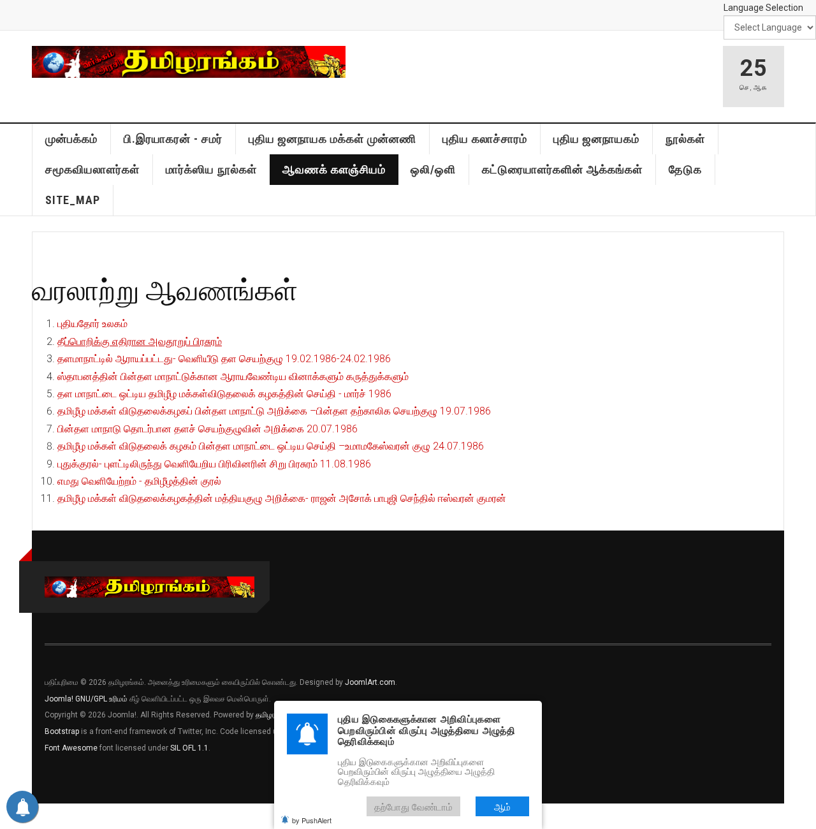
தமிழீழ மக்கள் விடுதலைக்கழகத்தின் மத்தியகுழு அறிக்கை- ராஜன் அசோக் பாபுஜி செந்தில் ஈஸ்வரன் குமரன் (281, 498)
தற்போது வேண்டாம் (413, 806)
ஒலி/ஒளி (433, 169)
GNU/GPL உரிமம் (101, 698)
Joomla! (59, 698)
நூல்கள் (685, 138)
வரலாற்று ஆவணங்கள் (165, 289)
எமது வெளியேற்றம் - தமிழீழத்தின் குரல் (139, 481)
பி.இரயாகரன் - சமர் (173, 138)
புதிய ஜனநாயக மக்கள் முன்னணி (332, 138)
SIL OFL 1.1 (189, 748)
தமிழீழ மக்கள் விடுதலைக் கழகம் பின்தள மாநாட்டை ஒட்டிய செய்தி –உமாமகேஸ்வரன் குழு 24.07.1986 (270, 446)
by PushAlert (312, 820)
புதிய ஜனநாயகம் (596, 138)
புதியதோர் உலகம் (92, 324)
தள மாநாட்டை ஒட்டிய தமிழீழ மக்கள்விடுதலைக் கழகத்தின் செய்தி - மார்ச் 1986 (224, 394)
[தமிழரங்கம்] (189, 62)
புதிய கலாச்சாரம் (484, 138)
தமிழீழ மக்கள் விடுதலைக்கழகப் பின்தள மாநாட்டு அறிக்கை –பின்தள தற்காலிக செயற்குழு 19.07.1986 (274, 411)
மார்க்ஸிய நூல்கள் (211, 169)
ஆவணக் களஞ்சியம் (334, 169)
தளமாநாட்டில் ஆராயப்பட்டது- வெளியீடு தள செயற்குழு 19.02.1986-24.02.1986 (224, 359)
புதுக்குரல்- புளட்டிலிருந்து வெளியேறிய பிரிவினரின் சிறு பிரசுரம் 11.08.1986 (214, 464)
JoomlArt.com (370, 682)
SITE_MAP (72, 200)
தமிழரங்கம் (273, 714)
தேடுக (685, 169)
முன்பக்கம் (71, 138)
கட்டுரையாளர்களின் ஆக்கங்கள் (562, 169)
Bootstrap (62, 731)
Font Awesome (71, 748)
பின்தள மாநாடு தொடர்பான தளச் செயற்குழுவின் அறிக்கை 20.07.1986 (207, 429)
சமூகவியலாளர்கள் (92, 169)
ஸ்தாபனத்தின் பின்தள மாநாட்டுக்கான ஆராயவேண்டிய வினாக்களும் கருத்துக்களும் (233, 376)
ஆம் (502, 806)
